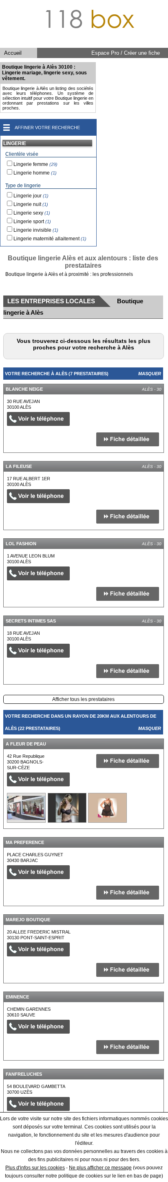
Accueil (13, 53)
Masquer (149, 373)
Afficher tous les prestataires (83, 699)
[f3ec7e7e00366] (26, 808)
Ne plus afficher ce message (100, 1168)
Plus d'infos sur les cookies (35, 1168)
